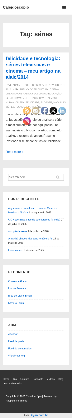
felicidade (32, 102)
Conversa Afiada (17, 281)
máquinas (59, 102)
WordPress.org (16, 355)
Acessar (12, 334)
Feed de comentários (20, 348)
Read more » (14, 151)
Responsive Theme (16, 400)
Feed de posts (16, 341)
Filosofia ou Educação (46, 93)
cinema (20, 102)
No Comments (18, 98)
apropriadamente (17, 231)
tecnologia (22, 107)
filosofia (46, 102)
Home (6, 379)
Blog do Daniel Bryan (20, 295)
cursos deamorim (12, 383)
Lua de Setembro (17, 288)
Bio (15, 379)
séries (10, 107)
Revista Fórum (16, 303)
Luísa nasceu (15, 250)
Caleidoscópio (16, 7)
